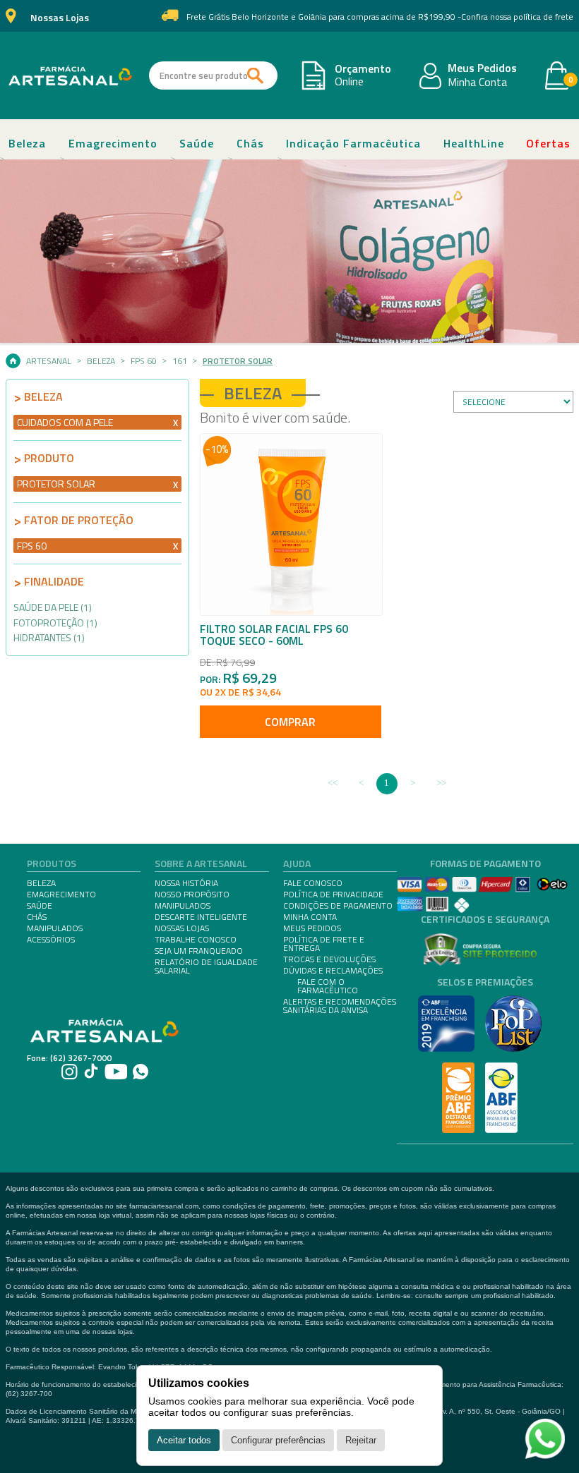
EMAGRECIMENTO (61, 894)
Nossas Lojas (59, 18)
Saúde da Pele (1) (52, 607)
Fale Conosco (312, 883)
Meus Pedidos (482, 68)
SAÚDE (39, 905)
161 (179, 361)
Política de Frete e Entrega (323, 944)
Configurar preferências (278, 1440)
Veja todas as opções (175, 423)
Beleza (27, 143)
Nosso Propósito (192, 894)
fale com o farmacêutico (327, 986)
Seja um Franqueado (199, 951)
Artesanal (48, 361)
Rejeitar (360, 1440)
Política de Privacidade (333, 894)
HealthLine (473, 143)
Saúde (196, 143)
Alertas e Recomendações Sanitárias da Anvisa (339, 1006)
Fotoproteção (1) (55, 622)
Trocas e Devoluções (329, 959)
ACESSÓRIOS (51, 939)
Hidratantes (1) (49, 637)
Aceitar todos (184, 1440)
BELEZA (41, 883)
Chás (250, 143)
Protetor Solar (238, 361)
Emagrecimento (112, 143)
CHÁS (37, 917)
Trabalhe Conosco (196, 939)
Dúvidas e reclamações (333, 970)
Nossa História (186, 883)
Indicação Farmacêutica (353, 143)
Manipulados (182, 905)
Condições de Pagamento (338, 905)
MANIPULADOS (55, 928)
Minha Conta (477, 82)
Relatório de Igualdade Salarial (206, 966)
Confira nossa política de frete (517, 17)
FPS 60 (144, 361)
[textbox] (213, 75)
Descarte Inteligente (201, 917)
